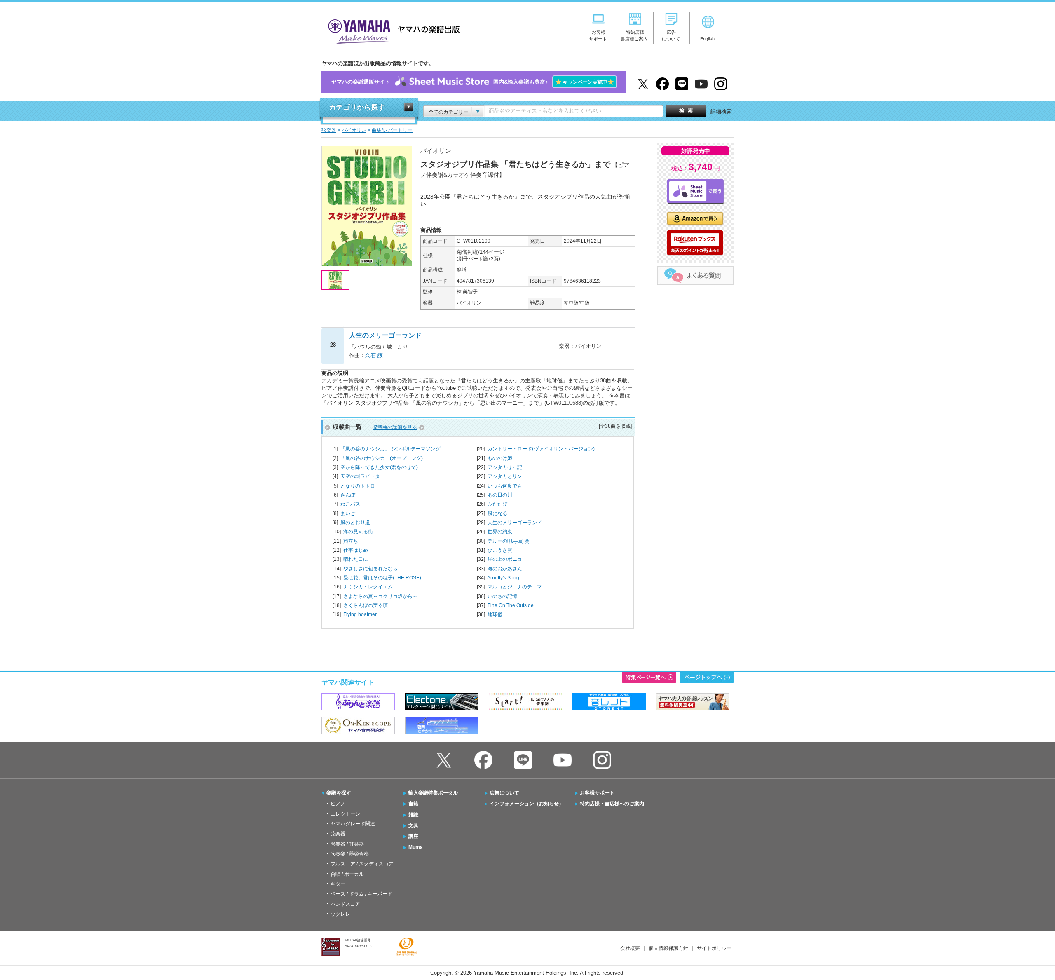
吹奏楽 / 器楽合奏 (350, 854)
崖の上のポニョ (505, 559)
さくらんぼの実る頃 (365, 605)
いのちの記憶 (502, 596)
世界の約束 (500, 532)
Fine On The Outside (511, 605)
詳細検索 (721, 111)
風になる (497, 513)
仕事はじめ (355, 550)
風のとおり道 (355, 522)
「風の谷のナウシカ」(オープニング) (381, 458)
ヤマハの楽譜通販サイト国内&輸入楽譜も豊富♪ (472, 81)
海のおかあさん (505, 569)
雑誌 (413, 815)
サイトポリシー (714, 948)
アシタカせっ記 (505, 467)
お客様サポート (597, 793)
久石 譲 (374, 355)
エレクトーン (345, 814)
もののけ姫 (500, 458)
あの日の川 (500, 495)
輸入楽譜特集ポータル (433, 793)
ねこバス (350, 504)
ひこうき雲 (500, 550)
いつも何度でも (505, 486)
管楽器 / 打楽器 (347, 844)
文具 (413, 825)
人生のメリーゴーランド (515, 522)
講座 (413, 836)
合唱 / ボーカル (347, 874)
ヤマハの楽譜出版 (391, 30)
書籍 (413, 804)
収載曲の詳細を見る (395, 427)
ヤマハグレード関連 (353, 824)
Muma (415, 847)
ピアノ (338, 804)
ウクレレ (340, 914)
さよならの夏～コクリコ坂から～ (380, 596)
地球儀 (495, 614)
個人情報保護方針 (668, 948)
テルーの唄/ (509, 541)
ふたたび (497, 504)
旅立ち (350, 541)
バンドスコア (345, 904)
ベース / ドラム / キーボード (361, 894)
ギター (338, 884)
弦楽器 (338, 834)
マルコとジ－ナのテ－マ (515, 587)
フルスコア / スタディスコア (362, 864)
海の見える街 (358, 532)
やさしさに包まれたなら (370, 569)
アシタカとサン (505, 476)
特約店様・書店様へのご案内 (612, 804)
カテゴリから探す (357, 107)
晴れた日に (355, 559)
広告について (504, 793)
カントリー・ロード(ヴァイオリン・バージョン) (541, 449)
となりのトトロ (357, 486)
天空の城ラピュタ (360, 476)
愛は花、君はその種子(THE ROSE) (382, 578)
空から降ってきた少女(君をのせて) (379, 467)
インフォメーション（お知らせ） (527, 804)
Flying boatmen (360, 614)
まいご (347, 513)
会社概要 (630, 948)
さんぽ (347, 495)
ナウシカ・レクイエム (368, 587)
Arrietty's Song (503, 578)
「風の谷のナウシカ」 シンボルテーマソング (390, 449)
